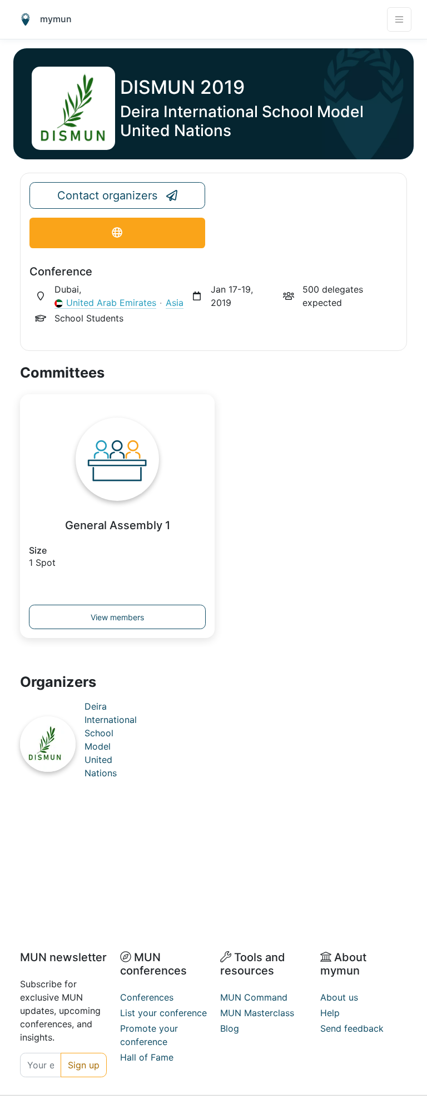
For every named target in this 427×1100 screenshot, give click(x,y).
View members (117, 617)
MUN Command (253, 997)
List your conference (163, 1012)
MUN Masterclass (257, 1012)
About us (339, 997)
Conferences (146, 997)
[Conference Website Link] (117, 232)
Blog (229, 1028)
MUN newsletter (63, 957)
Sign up (84, 1065)
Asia (174, 302)
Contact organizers (107, 195)
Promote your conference (149, 1035)
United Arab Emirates (111, 302)
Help (330, 1012)
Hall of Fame (146, 1057)
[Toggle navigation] (399, 19)
